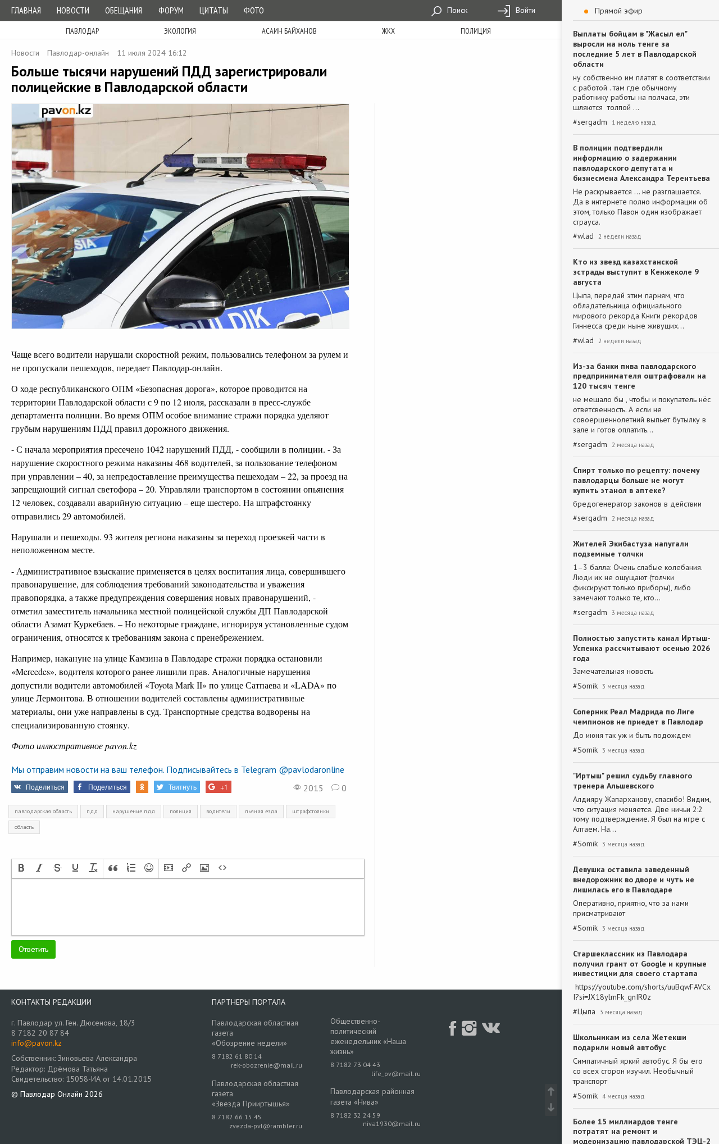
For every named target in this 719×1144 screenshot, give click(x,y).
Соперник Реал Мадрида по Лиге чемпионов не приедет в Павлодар (638, 717)
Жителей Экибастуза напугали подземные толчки (631, 549)
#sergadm (590, 122)
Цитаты (213, 10)
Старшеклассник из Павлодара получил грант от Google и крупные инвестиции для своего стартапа (640, 964)
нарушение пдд (133, 811)
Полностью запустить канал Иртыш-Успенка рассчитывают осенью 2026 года (642, 648)
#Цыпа (584, 1012)
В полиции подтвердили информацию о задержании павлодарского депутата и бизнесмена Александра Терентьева (641, 163)
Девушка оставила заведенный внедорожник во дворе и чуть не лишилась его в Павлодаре (633, 879)
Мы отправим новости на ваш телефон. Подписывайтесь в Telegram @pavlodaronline (177, 769)
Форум (171, 10)
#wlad (583, 236)
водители (218, 811)
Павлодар (82, 31)
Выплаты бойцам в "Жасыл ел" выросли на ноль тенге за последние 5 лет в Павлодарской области (635, 49)
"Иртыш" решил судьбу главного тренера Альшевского (632, 781)
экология (180, 31)
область (24, 827)
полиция (476, 31)
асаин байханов (289, 31)
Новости (73, 10)
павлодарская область (43, 811)
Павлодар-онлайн (78, 53)
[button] (21, 868)
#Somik (585, 686)
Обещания (123, 10)
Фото (254, 10)
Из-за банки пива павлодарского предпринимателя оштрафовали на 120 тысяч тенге (639, 376)
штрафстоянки (310, 811)
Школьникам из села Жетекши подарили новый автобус (629, 1042)
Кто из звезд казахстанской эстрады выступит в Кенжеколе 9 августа (636, 272)
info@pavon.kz (36, 1043)
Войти (524, 10)
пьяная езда (261, 811)
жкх (388, 31)
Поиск (456, 10)
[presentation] (21, 869)
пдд (92, 811)
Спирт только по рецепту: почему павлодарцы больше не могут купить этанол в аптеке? (636, 480)
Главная (26, 10)
